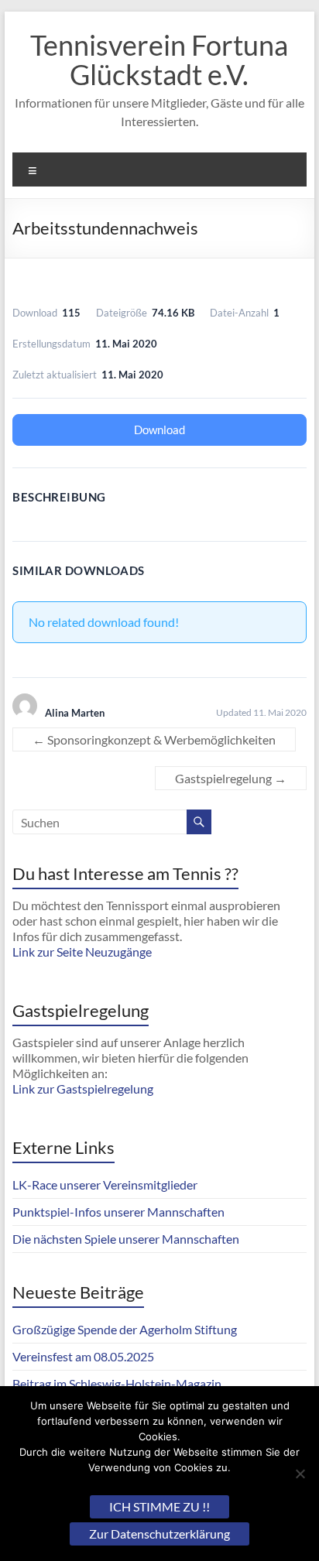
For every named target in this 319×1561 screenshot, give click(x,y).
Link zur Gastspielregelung (82, 1088)
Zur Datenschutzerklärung (159, 1533)
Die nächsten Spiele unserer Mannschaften (125, 1238)
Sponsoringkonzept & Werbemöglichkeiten (154, 739)
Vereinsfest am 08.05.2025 (83, 1356)
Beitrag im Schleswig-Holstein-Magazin (116, 1383)
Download (159, 429)
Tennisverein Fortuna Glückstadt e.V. (159, 59)
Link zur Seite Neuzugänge (82, 951)
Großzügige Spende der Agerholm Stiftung (124, 1329)
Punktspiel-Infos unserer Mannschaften (118, 1211)
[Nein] (299, 1473)
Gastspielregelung (230, 778)
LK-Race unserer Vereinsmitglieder (104, 1184)
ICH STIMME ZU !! (159, 1506)
